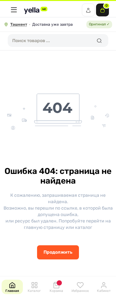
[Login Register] (88, 10)
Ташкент (18, 24)
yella (35, 10)
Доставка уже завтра (52, 24)
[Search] (99, 40)
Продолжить (58, 252)
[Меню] (14, 10)
